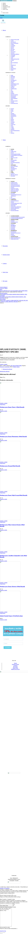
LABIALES (13, 173)
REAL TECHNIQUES (14, 62)
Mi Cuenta (5, 281)
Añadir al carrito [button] (3, 411)
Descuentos (5, 5)
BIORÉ (12, 75)
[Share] (1, 932)
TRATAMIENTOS (14, 168)
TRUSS (12, 117)
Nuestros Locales (6, 6)
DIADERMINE (13, 97)
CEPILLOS (12, 224)
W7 (11, 63)
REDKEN (12, 119)
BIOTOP (12, 120)
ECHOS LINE (13, 124)
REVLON (12, 50)
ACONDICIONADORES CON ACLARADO (18, 217)
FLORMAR (12, 56)
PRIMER (12, 156)
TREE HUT (13, 81)
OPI (11, 61)
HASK (12, 125)
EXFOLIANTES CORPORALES (16, 206)
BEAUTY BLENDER (14, 166)
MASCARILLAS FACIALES (15, 186)
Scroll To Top (3, 931)
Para (14, 904)
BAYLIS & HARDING (14, 94)
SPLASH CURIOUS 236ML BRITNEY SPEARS (14, 301)
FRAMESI (12, 113)
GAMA (12, 118)
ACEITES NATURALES (15, 200)
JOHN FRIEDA (13, 114)
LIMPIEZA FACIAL (14, 182)
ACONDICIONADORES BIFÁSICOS (17, 218)
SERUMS (12, 234)
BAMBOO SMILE (14, 88)
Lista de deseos (3, 287)
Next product (3, 299)
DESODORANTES (14, 204)
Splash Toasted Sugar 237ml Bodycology (11, 616)
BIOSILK (12, 123)
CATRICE (12, 44)
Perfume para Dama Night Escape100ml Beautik (13, 495)
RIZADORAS (13, 229)
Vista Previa (2, 404)
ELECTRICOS (13, 198)
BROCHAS (12, 167)
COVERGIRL (13, 45)
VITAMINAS (13, 235)
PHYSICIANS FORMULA (15, 54)
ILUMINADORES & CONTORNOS (16, 155)
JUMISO (12, 82)
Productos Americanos (5, 366)
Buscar (14, 0)
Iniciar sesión (5, 12)
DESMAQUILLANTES (14, 188)
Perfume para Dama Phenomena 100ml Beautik (13, 436)
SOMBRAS (12, 161)
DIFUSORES (13, 193)
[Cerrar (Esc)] (0, 932)
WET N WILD (13, 51)
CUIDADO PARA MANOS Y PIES (16, 203)
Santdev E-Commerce (4, 888)
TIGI (11, 131)
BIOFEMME (13, 76)
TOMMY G (13, 86)
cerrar (1, 17)
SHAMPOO (13, 220)
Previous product (3, 293)
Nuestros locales (6, 254)
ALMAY (12, 40)
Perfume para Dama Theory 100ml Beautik (12, 407)
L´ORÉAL (12, 128)
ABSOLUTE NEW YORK (15, 39)
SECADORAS (13, 226)
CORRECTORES (13, 151)
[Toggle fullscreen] (3, 932)
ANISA (12, 91)
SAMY (12, 66)
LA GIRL (12, 60)
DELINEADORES (14, 160)
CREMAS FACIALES (14, 183)
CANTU (12, 111)
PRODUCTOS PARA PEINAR (15, 237)
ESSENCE (12, 46)
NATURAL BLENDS (14, 100)
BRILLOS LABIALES (14, 174)
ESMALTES (13, 169)
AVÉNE (12, 92)
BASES (12, 150)
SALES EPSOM (13, 209)
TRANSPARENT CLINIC (15, 83)
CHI (11, 112)
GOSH (12, 57)
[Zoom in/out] (4, 932)
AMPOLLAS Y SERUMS (15, 189)
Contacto (5, 8)
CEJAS (12, 163)
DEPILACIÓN (13, 205)
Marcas (4, 4)
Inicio (1, 290)
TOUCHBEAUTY (14, 80)
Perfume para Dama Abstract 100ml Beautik (12, 586)
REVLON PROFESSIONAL (15, 130)
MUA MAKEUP (13, 68)
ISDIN (12, 99)
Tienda (4, 3)
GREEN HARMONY (14, 98)
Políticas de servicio (15, 669)
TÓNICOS (12, 187)
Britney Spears (16, 366)
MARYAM (12, 129)
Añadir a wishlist (3, 364)
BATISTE (12, 108)
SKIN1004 (12, 87)
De (13, 905)
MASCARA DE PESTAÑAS (15, 162)
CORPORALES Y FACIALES (9, 290)
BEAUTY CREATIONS (14, 43)
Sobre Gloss (5, 9)
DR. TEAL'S (13, 77)
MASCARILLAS (13, 231)
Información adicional (7, 369)
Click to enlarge (3, 346)
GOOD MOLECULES (14, 103)
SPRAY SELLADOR (14, 157)
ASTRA (12, 67)
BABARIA (12, 93)
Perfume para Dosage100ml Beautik (10, 466)
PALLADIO (13, 49)
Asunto (14, 907)
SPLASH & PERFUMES (15, 210)
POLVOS (12, 152)
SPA (11, 197)
